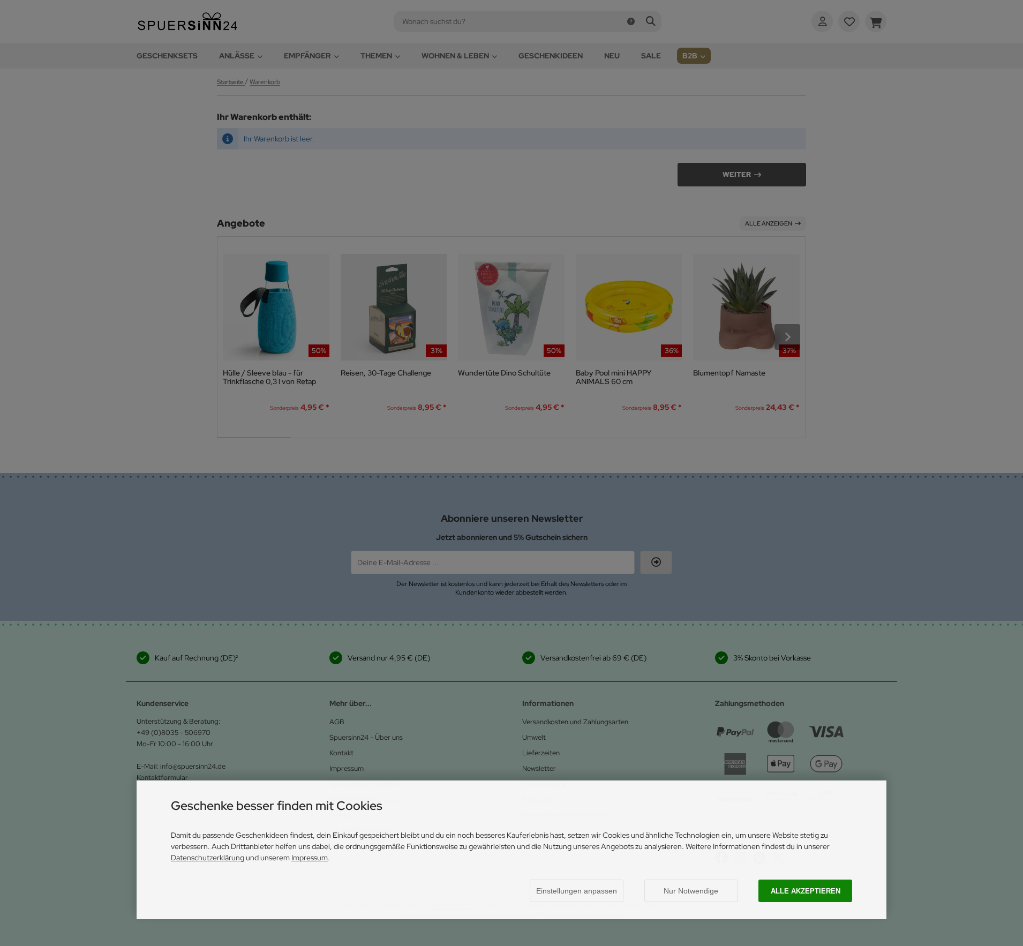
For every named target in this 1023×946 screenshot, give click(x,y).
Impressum (309, 857)
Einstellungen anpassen (576, 891)
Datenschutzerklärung (207, 857)
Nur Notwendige (691, 891)
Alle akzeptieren (805, 891)
